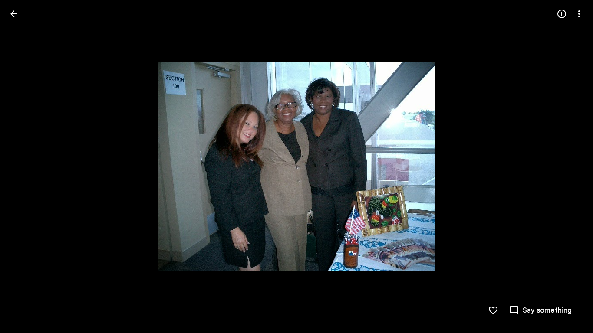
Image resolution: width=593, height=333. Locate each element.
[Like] (493, 310)
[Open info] (561, 14)
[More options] (579, 14)
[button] (24, 166)
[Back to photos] (13, 13)
